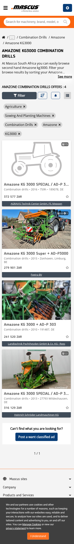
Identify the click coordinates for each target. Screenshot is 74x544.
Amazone (58, 37)
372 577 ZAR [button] (13, 196)
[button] (19, 95)
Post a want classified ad (36, 437)
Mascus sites (18, 479)
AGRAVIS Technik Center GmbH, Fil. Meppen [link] (36, 203)
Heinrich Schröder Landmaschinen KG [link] (36, 415)
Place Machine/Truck (67, 8)
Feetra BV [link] (36, 274)
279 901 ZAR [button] (13, 268)
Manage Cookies (31, 524)
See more (65, 76)
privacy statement (16, 528)
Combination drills (33, 37)
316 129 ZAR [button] (13, 408)
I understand (38, 536)
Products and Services (18, 495)
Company (9, 487)
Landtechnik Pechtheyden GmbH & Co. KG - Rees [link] (36, 344)
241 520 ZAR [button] (13, 337)
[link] (36, 160)
